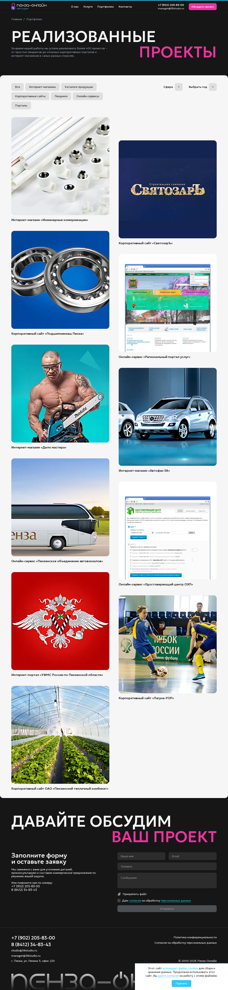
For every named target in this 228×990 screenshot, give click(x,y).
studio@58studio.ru (24, 950)
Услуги (88, 6)
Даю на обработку (156, 900)
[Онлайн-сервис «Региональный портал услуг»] (168, 306)
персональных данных (176, 900)
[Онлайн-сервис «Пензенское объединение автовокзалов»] (60, 510)
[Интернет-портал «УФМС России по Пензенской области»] (60, 624)
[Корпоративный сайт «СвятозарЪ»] (168, 192)
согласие (135, 900)
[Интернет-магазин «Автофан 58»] (168, 420)
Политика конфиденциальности (195, 937)
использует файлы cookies (180, 968)
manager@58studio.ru (171, 8)
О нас (75, 6)
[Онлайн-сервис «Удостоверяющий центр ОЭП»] (168, 534)
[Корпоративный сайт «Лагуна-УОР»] (168, 647)
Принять (181, 983)
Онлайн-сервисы (87, 96)
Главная (16, 19)
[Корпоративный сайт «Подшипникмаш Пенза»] (60, 283)
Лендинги (61, 96)
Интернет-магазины (42, 87)
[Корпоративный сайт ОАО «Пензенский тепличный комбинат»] (60, 738)
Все (17, 87)
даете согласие (168, 975)
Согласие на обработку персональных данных (185, 942)
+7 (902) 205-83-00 (171, 5)
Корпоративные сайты (30, 96)
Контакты (125, 6)
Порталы (21, 105)
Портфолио (105, 6)
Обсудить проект (202, 6)
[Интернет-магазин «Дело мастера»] (60, 397)
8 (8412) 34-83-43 (24, 889)
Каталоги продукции (79, 87)
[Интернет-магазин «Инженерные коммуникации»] (60, 169)
